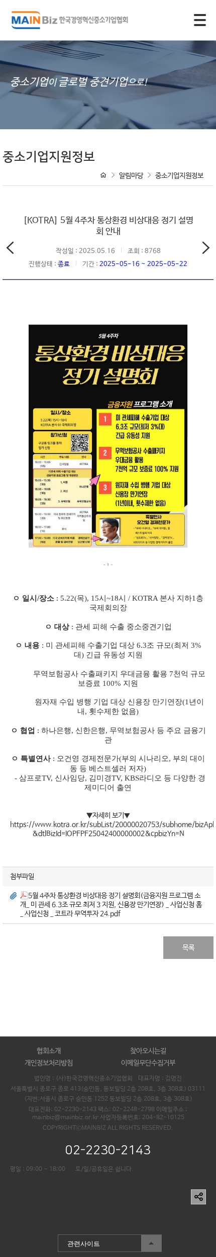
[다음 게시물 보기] (205, 250)
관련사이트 (79, 1241)
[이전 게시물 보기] (10, 250)
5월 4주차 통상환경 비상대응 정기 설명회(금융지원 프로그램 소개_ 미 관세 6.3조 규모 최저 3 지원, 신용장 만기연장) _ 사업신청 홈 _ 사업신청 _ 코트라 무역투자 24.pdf (111, 905)
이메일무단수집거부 (148, 1063)
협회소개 (49, 1051)
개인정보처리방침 (49, 1063)
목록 (188, 948)
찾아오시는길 (148, 1051)
